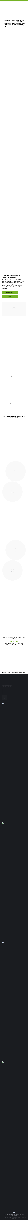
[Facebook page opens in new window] (3, 686)
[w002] (11, 1204)
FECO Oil (14, 90)
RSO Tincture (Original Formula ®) (14, 256)
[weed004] (5, 1198)
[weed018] (11, 1192)
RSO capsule (14, 134)
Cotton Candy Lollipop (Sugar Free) (16, 672)
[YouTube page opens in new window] (8, 686)
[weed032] (5, 1185)
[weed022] (5, 1192)
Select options (14, 114)
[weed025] (17, 1185)
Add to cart (14, 62)
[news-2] (17, 1204)
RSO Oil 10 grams (14, 198)
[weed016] (17, 1192)
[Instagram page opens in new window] (10, 686)
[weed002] (17, 1198)
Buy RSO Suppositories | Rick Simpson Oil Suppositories (14, 49)
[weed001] (5, 1204)
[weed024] (11, 1185)
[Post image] (4, 691)
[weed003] (11, 1198)
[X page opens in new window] (6, 686)
